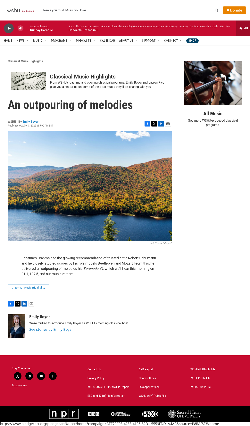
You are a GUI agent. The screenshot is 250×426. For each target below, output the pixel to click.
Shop (192, 40)
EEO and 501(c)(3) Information (106, 395)
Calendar (107, 40)
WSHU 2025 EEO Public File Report (108, 387)
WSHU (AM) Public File (152, 395)
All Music (212, 114)
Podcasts (84, 40)
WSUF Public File (200, 378)
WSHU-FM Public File (202, 369)
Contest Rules (147, 378)
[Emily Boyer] (16, 326)
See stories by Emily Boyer (51, 329)
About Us (126, 40)
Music (38, 40)
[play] (9, 28)
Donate (236, 10)
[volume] (20, 28)
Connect (171, 40)
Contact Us (94, 369)
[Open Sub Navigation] (27, 40)
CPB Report (146, 369)
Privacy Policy (96, 378)
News (20, 40)
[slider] (26, 28)
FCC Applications (149, 387)
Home (8, 40)
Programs (59, 40)
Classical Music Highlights (25, 61)
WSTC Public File (200, 387)
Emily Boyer (30, 122)
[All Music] (213, 83)
